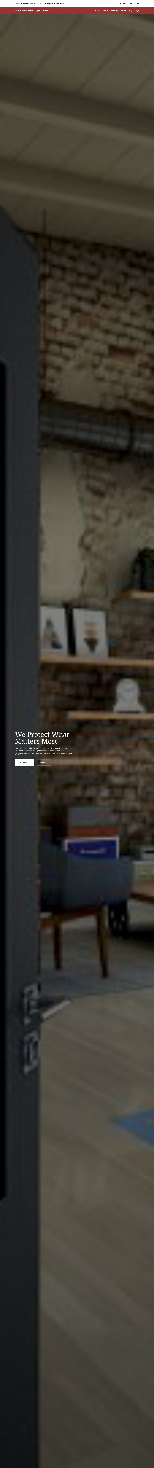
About (105, 11)
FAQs (137, 11)
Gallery (123, 11)
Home (97, 11)
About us (43, 762)
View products (24, 762)
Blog (130, 11)
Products (114, 11)
